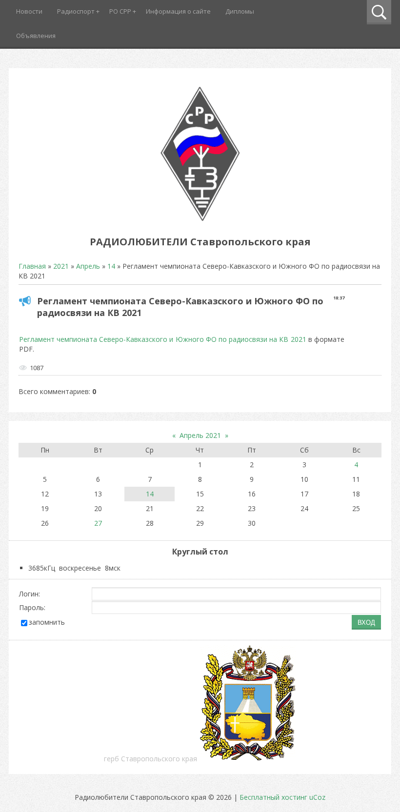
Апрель (88, 266)
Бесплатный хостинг (273, 797)
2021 (61, 266)
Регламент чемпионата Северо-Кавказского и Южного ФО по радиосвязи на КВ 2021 (162, 339)
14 (111, 266)
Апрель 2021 (200, 435)
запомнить (47, 622)
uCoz (317, 797)
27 (98, 523)
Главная (32, 266)
